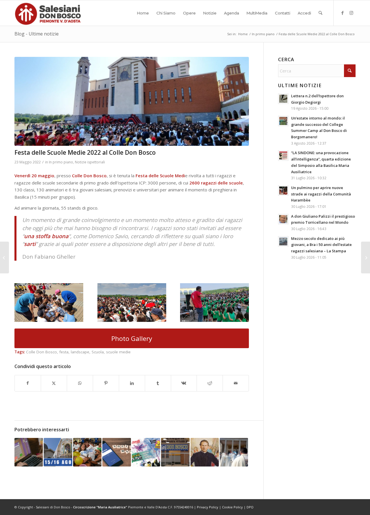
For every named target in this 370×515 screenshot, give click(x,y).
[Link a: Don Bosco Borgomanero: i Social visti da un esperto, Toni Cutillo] (116, 452)
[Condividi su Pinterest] (106, 383)
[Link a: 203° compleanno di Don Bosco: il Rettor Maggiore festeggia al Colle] (234, 452)
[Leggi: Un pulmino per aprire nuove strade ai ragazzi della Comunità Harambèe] (283, 190)
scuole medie (118, 351)
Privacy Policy (207, 507)
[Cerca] (320, 13)
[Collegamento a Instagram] (351, 12)
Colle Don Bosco (41, 351)
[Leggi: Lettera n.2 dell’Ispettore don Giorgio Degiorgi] (283, 99)
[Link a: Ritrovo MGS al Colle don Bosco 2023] (87, 452)
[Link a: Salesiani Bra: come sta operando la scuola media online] (28, 452)
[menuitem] (143, 13)
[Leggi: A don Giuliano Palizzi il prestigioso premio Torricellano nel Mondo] (283, 219)
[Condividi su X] (54, 383)
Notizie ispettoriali (90, 162)
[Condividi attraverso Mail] (236, 383)
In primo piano (61, 162)
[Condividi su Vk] (184, 383)
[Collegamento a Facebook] (342, 12)
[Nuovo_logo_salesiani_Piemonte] (47, 13)
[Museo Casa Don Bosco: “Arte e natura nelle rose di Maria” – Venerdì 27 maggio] (365, 257)
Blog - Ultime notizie (36, 34)
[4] (131, 101)
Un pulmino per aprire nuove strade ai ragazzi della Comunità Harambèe (321, 194)
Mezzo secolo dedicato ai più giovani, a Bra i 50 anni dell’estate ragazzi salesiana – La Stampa (321, 244)
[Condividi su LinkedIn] (132, 383)
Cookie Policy (232, 507)
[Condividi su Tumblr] (158, 383)
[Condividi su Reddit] (210, 383)
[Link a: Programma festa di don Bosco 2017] (204, 452)
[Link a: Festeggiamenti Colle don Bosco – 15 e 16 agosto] (58, 452)
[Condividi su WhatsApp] (80, 383)
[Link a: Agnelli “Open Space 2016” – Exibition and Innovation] (146, 452)
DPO (250, 507)
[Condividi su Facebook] (28, 383)
